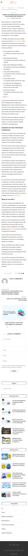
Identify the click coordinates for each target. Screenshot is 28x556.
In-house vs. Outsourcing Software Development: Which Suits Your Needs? (19, 484)
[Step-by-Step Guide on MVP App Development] (6, 457)
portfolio (12, 229)
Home (3, 7)
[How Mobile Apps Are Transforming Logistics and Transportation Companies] (6, 431)
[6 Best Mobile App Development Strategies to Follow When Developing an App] (6, 475)
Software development (8, 525)
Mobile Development (7, 516)
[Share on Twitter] (19, 273)
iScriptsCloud (16, 195)
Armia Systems (17, 41)
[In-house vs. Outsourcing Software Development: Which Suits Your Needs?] (6, 485)
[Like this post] (16, 273)
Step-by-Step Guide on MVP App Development (18, 455)
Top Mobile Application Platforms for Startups (18, 464)
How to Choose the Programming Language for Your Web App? (19, 421)
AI (2, 508)
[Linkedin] (17, 544)
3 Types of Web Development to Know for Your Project (19, 494)
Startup (3, 529)
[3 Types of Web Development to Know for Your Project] (6, 494)
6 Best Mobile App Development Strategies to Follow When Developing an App (18, 475)
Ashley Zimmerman (16, 18)
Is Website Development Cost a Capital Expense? (19, 410)
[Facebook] (10, 544)
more (7, 97)
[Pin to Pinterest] (21, 273)
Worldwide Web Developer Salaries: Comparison (17, 440)
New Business (11, 7)
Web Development (7, 533)
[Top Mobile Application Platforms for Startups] (6, 466)
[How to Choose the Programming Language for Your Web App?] (6, 422)
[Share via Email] (23, 273)
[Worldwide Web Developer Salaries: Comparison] (6, 441)
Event (3, 512)
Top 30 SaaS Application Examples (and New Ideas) (19, 402)
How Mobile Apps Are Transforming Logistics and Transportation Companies (18, 431)
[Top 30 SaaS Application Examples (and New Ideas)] (6, 403)
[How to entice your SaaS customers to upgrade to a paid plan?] (14, 313)
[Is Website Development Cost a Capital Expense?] (6, 412)
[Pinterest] (14, 544)
